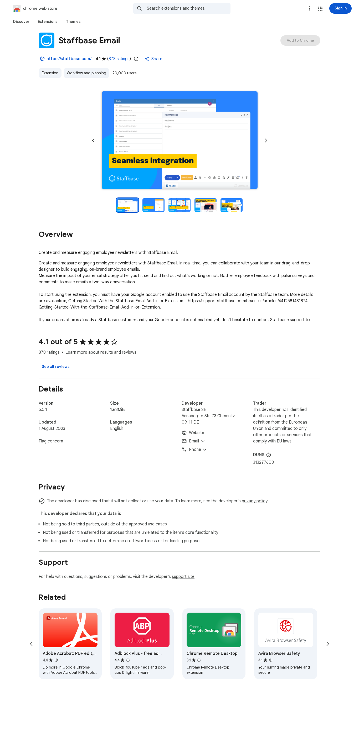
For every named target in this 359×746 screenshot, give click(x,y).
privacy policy (254, 501)
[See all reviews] (56, 366)
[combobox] (188, 8)
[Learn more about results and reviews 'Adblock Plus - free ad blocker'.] (127, 660)
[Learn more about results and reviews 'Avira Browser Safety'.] (270, 660)
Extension (50, 73)
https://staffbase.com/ (69, 58)
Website (196, 432)
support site (183, 576)
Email (194, 441)
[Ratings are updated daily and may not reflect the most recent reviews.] (136, 59)
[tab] (21, 21)
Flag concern (51, 441)
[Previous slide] (93, 140)
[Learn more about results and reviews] (268, 455)
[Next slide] (266, 140)
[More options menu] (309, 8)
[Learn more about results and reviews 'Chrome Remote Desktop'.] (199, 660)
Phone (195, 449)
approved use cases (148, 524)
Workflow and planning (86, 73)
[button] (320, 8)
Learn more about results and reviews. (101, 352)
